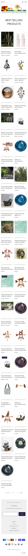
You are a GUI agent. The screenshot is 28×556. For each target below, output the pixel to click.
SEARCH (14, 521)
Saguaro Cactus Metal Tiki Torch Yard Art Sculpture (7, 53)
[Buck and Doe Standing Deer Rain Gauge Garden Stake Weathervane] (7, 255)
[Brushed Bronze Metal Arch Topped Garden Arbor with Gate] (21, 174)
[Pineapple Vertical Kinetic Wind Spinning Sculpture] (7, 66)
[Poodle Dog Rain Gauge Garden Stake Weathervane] (21, 336)
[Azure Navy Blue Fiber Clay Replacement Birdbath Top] (21, 201)
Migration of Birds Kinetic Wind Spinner (20, 107)
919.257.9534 (14, 505)
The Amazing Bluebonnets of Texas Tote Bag (6, 404)
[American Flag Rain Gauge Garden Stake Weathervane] (7, 147)
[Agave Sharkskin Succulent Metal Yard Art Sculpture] (7, 309)
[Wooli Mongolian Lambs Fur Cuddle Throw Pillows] (21, 444)
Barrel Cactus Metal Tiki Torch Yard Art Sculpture (7, 134)
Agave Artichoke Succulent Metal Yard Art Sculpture (7, 242)
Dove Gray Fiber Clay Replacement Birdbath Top (20, 377)
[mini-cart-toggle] (25, 2)
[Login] (23, 2)
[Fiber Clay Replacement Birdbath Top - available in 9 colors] (21, 147)
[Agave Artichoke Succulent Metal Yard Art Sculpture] (7, 228)
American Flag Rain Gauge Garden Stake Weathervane (7, 161)
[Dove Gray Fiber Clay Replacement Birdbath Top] (21, 363)
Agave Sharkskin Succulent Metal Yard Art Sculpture (7, 323)
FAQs (14, 524)
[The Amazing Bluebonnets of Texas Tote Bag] (7, 390)
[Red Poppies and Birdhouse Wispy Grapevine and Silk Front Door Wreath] (21, 255)
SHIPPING (14, 528)
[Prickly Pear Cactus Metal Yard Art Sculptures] (21, 66)
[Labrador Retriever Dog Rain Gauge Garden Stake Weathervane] (7, 417)
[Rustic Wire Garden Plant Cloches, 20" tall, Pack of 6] (7, 174)
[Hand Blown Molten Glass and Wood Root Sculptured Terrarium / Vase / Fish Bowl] (21, 120)
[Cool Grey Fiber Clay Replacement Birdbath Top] (21, 309)
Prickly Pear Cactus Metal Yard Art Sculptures (20, 80)
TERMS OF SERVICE (14, 530)
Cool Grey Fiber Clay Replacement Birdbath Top (20, 323)
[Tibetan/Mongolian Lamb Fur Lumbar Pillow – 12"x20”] (21, 228)
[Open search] (4, 2)
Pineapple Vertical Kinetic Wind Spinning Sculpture (7, 80)
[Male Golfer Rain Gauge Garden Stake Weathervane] (7, 336)
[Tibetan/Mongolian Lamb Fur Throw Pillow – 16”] (7, 282)
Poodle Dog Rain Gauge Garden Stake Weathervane (21, 350)
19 (17, 492)
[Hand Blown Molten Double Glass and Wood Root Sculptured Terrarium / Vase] (7, 444)
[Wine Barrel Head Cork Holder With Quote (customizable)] (7, 93)
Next (21, 492)
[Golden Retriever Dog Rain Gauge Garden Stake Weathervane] (21, 282)
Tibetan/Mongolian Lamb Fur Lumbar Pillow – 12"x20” (20, 242)
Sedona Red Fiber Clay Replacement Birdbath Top (6, 485)
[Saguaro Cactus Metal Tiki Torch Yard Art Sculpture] (7, 39)
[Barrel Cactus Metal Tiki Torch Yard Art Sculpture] (7, 120)
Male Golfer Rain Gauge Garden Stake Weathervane (7, 350)
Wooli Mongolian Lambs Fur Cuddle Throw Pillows (20, 458)
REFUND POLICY (14, 526)
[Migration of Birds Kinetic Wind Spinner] (21, 93)
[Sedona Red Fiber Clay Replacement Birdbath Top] (7, 471)
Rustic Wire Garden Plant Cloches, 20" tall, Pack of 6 (7, 188)
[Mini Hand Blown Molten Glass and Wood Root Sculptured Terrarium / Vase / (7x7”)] (7, 363)
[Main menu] (2, 2)
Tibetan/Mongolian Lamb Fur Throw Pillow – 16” (7, 296)
